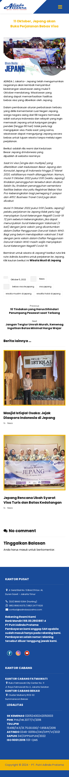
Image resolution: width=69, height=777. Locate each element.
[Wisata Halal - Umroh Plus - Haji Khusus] (15, 6)
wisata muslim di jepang (18, 293)
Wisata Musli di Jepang (45, 260)
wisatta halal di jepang (48, 293)
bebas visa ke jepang (23, 286)
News (42, 278)
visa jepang (45, 286)
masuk (23, 550)
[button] (60, 7)
